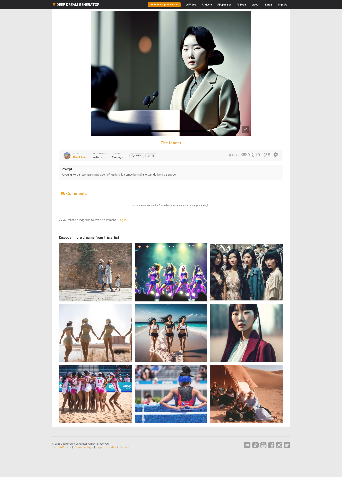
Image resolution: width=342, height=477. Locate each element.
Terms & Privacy (61, 447)
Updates (111, 447)
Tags (99, 447)
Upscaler (224, 4)
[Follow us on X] (287, 445)
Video (191, 4)
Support (124, 447)
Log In (122, 220)
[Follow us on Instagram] (279, 445)
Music (207, 4)
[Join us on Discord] (247, 445)
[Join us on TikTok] (255, 445)
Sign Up (282, 4)
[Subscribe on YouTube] (263, 445)
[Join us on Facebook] (271, 445)
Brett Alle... (80, 157)
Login (268, 4)
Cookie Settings (83, 447)
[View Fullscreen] (245, 129)
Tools (242, 4)
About (255, 4)
